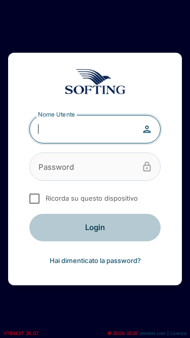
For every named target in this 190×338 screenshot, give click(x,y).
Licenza (178, 333)
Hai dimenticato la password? (95, 260)
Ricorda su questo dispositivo (90, 198)
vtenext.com (152, 333)
